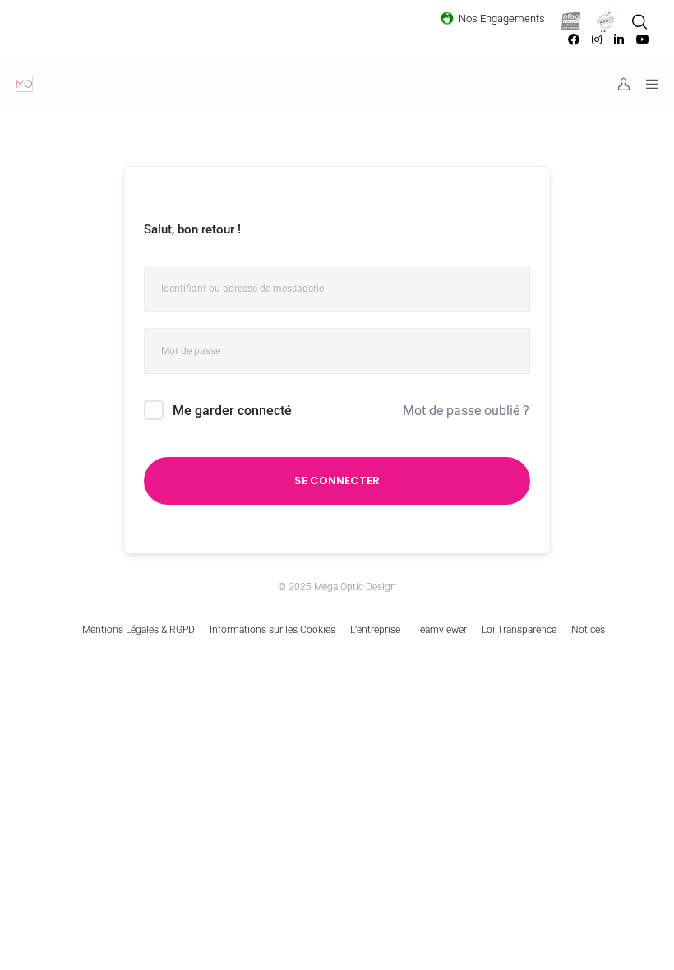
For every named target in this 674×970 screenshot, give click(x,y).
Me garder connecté (232, 410)
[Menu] (647, 84)
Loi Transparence (519, 629)
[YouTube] (642, 39)
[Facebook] (573, 39)
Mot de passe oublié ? (466, 410)
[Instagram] (597, 39)
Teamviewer (441, 629)
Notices (588, 629)
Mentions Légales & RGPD (138, 629)
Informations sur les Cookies (272, 629)
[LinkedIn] (619, 39)
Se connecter (337, 480)
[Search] (639, 22)
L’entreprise (375, 629)
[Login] (617, 84)
